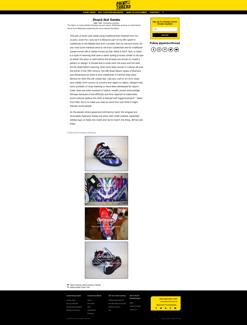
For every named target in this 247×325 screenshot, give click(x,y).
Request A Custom (114, 307)
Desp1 (83, 287)
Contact (154, 12)
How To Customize (136, 12)
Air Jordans (91, 303)
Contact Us (133, 309)
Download (90, 313)
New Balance (91, 310)
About (131, 303)
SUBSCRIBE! (165, 35)
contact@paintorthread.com (169, 301)
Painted (98, 285)
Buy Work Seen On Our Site (117, 303)
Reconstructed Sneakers (74, 307)
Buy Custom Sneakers (111, 12)
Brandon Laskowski (112, 23)
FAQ (110, 310)
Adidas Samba (75, 287)
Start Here (89, 12)
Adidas (89, 300)
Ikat (88, 287)
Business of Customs (73, 310)
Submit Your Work (135, 306)
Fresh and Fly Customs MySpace (81, 132)
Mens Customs (88, 285)
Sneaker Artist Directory (116, 300)
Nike (88, 307)
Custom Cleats (71, 300)
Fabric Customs (76, 285)
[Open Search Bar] (163, 12)
